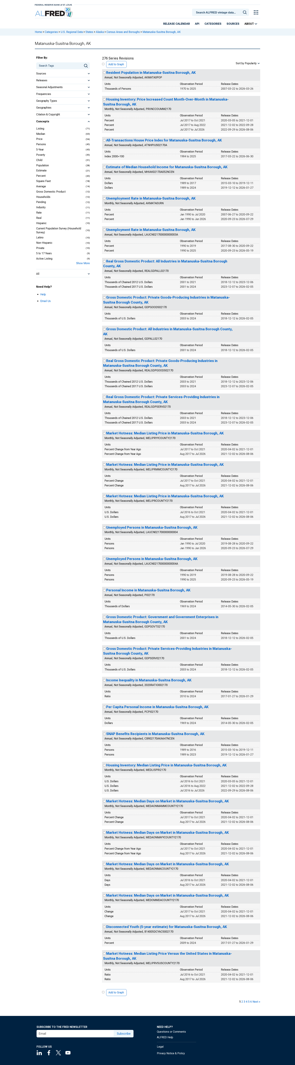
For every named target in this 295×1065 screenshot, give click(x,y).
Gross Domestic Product (51, 191)
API (197, 23)
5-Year (40, 149)
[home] (54, 12)
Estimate (41, 170)
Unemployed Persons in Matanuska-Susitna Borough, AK (152, 527)
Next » (256, 1001)
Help (43, 294)
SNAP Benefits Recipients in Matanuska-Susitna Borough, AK (155, 734)
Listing (40, 128)
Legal (160, 1046)
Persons (41, 144)
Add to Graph (116, 64)
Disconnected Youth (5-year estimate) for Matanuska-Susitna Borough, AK (166, 927)
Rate (39, 212)
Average (41, 186)
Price (39, 139)
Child (39, 160)
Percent (41, 175)
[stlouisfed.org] (53, 4)
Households (43, 197)
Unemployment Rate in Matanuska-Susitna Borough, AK (151, 198)
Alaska (100, 32)
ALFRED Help (165, 1037)
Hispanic (41, 223)
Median (40, 133)
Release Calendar (176, 23)
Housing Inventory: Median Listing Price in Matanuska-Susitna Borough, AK (166, 765)
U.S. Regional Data (72, 32)
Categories (213, 23)
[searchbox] (221, 12)
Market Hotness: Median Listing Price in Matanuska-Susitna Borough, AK (165, 433)
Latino (40, 237)
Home (38, 32)
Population (42, 165)
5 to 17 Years (44, 253)
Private (40, 248)
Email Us (45, 301)
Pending (41, 202)
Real (38, 218)
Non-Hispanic (44, 242)
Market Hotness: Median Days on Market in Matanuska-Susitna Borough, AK (167, 801)
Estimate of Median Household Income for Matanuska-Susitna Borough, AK (167, 167)
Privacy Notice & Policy (171, 1053)
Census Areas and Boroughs (123, 32)
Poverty (40, 154)
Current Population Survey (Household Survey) (58, 230)
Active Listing (44, 258)
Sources (233, 23)
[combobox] (221, 12)
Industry (41, 207)
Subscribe (124, 1033)
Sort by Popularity (246, 63)
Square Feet (43, 181)
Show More (83, 263)
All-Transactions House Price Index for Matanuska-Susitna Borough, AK (164, 140)
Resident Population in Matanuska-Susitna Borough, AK (151, 73)
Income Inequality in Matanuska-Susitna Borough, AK (149, 680)
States (89, 32)
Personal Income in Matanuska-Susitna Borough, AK (148, 590)
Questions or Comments (171, 1031)
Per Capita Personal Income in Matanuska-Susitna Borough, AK (157, 707)
